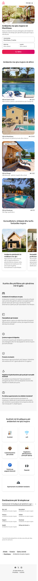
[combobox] (18, 40)
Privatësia (15, 572)
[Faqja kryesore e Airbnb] (3, 3)
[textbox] (10, 46)
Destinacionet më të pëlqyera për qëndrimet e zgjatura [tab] (18, 504)
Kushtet (22, 572)
